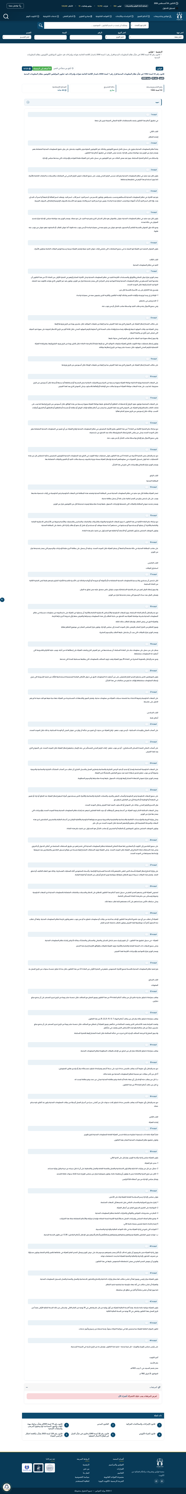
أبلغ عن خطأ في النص (62, 68)
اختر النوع (122, 32)
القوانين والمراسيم (116, 1465)
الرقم (100, 32)
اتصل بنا (86, 1473)
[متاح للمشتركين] (148, 114)
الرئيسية (159, 52)
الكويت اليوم (31, 16)
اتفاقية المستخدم (82, 1481)
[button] (6, 16)
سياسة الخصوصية (82, 1477)
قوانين (150, 52)
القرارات (120, 1469)
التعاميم (121, 1473)
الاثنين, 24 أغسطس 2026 (164, 3)
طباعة (26, 68)
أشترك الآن (122, 1396)
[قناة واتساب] (162, 1481)
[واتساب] (156, 1481)
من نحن (86, 1469)
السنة (64, 32)
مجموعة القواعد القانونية (114, 1477)
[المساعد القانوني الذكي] (7, 1487)
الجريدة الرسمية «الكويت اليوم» (111, 1481)
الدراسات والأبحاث (123, 16)
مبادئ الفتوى (84, 16)
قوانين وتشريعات (161, 16)
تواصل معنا (14, 6)
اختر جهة (180, 32)
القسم (28, 32)
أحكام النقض (68, 16)
